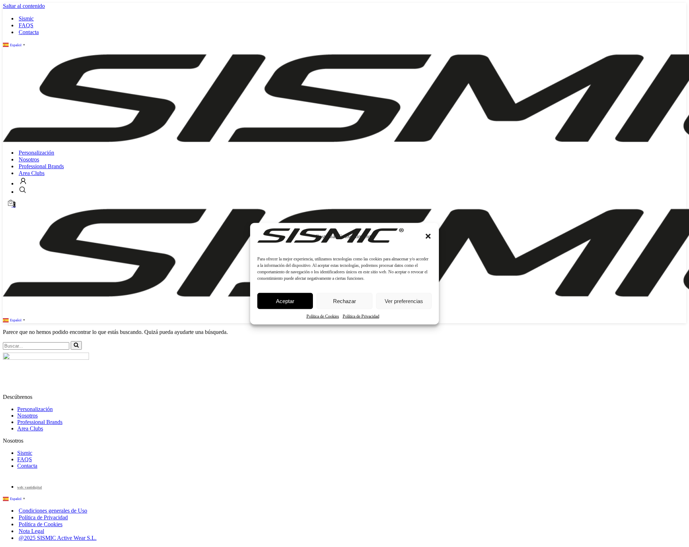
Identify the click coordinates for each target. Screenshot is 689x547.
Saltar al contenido (24, 6)
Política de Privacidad (361, 316)
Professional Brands (41, 166)
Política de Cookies (322, 316)
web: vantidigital (29, 487)
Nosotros (29, 159)
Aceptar (285, 301)
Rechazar (344, 301)
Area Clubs (31, 173)
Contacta (29, 32)
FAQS (26, 25)
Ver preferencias (404, 301)
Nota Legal (31, 531)
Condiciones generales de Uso (53, 511)
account (23, 180)
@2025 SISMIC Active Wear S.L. (58, 538)
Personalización (36, 153)
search (23, 189)
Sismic (26, 18)
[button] (428, 236)
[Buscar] (76, 345)
